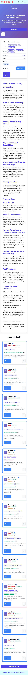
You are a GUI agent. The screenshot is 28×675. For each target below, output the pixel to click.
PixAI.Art (10, 532)
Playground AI (12, 559)
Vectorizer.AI (12, 585)
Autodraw (11, 450)
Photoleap (11, 505)
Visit (6, 360)
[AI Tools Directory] (7, 2)
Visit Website (14, 29)
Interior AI (11, 369)
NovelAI (10, 612)
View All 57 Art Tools (14, 666)
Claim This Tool (20, 68)
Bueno (10, 343)
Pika (9, 423)
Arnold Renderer (13, 639)
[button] (18, 2)
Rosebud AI (11, 396)
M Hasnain (11, 673)
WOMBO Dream (13, 478)
